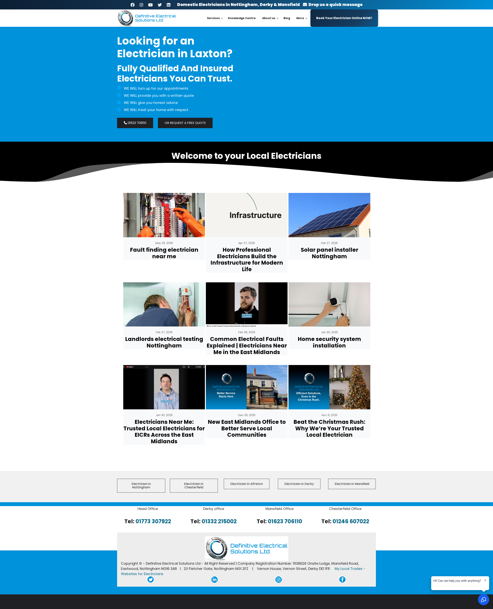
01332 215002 (219, 521)
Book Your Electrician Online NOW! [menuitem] (344, 18)
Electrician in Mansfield (352, 484)
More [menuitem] (301, 21)
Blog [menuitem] (286, 18)
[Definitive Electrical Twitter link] (151, 579)
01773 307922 (153, 521)
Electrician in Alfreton (246, 484)
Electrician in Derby (299, 484)
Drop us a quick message (335, 4)
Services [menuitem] (215, 21)
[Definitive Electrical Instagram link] (278, 579)
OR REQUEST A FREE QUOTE (185, 123)
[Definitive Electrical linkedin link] (214, 579)
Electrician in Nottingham (141, 486)
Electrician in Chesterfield (193, 486)
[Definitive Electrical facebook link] (342, 579)
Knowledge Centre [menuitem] (242, 18)
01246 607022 (351, 521)
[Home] (146, 17)
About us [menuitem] (270, 21)
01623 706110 (136, 123)
